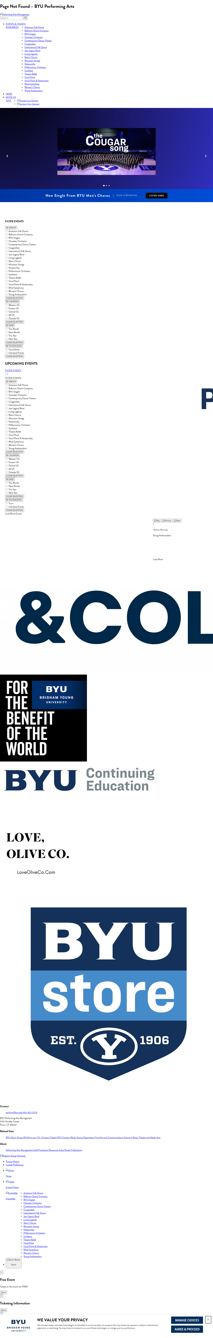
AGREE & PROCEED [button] (187, 1329)
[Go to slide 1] (104, 185)
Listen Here (156, 195)
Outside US (14, 318)
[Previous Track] (166, 520)
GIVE (8, 100)
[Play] (157, 520)
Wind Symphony (32, 84)
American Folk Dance (34, 27)
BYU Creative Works (67, 1137)
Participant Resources (48, 1150)
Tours (11, 503)
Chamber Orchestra (33, 37)
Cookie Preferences (14, 1164)
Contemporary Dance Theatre (38, 40)
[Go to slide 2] (106, 185)
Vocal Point (29, 77)
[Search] (25, 18)
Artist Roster (65, 1150)
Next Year (13, 339)
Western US (14, 305)
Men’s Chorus (30, 57)
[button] (208, 1319)
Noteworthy (29, 64)
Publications (76, 1150)
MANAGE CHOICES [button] (187, 1320)
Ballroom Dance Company (36, 30)
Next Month (14, 332)
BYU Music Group (14, 1137)
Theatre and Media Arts (149, 1137)
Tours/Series (14, 349)
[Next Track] (177, 520)
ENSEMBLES (12, 27)
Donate (34, 100)
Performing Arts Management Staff (22, 1150)
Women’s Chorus (32, 87)
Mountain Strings (32, 60)
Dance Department (86, 1137)
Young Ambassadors (33, 90)
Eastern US (14, 308)
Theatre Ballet (30, 74)
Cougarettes (30, 44)
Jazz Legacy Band (32, 50)
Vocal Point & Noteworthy (36, 80)
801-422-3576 (30, 1112)
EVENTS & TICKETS (16, 24)
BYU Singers (30, 34)
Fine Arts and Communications (109, 1137)
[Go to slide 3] (109, 185)
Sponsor (35, 104)
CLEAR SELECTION (14, 298)
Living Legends (31, 54)
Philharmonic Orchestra (35, 67)
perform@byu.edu (14, 1112)
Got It (3, 1292)
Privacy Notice (12, 1161)
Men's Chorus (15, 261)
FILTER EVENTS (13, 370)
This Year (13, 335)
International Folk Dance (35, 47)
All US (11, 315)
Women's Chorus (16, 291)
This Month (14, 329)
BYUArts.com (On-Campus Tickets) (40, 1137)
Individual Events (16, 353)
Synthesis (28, 70)
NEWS (9, 94)
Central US (14, 311)
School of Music (131, 1137)
